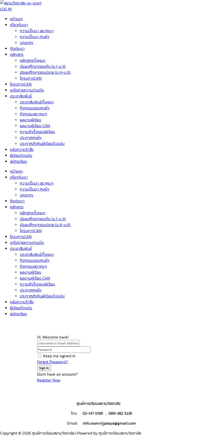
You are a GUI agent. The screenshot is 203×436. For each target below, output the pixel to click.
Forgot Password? (52, 362)
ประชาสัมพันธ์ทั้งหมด (37, 102)
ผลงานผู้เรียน (30, 120)
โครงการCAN (31, 78)
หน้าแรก (16, 19)
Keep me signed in (59, 356)
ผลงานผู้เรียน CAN (35, 126)
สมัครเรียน (18, 161)
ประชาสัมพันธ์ (21, 96)
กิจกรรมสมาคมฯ (33, 114)
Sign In (44, 367)
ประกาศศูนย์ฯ (31, 138)
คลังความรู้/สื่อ (22, 149)
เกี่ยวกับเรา (19, 25)
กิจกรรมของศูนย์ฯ (35, 108)
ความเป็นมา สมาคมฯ (36, 31)
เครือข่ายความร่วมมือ (27, 90)
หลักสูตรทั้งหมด (32, 60)
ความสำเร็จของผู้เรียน (37, 132)
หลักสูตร (17, 54)
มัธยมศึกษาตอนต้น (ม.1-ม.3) (43, 66)
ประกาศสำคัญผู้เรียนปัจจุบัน (42, 143)
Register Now (48, 380)
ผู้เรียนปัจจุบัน (21, 155)
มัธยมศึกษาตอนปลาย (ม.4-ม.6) (45, 72)
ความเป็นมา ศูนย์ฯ (34, 37)
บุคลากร (26, 43)
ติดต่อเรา (17, 48)
